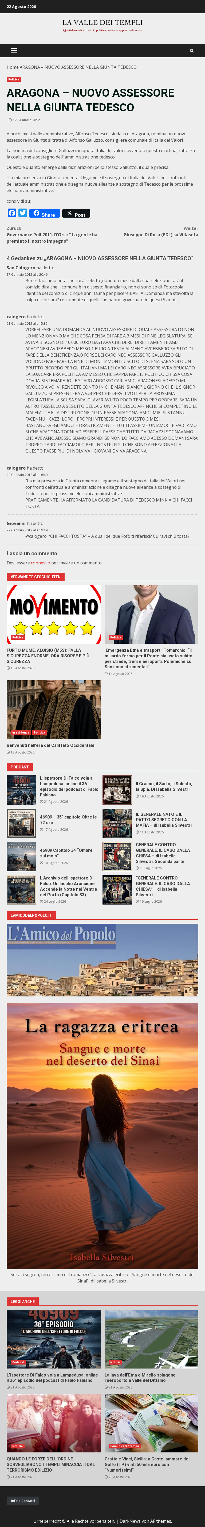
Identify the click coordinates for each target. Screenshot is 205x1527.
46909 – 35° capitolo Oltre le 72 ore (21, 823)
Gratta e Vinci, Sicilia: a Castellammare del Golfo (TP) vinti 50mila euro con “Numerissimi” (152, 1423)
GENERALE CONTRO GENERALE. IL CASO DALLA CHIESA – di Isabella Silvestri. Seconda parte (117, 856)
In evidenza (20, 732)
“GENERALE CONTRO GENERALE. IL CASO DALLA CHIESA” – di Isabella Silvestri (117, 890)
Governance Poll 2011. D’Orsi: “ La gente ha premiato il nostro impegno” (52, 234)
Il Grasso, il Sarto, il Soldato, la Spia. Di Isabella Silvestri (117, 790)
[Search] (192, 51)
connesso (40, 563)
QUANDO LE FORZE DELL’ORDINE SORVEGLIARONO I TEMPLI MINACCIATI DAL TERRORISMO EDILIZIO (54, 1423)
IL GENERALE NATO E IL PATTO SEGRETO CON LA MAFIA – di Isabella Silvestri (117, 823)
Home (13, 67)
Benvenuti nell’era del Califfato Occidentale (54, 709)
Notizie (115, 1362)
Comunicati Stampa (124, 1446)
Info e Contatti (23, 1500)
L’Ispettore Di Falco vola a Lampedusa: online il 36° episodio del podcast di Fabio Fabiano (21, 790)
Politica (13, 79)
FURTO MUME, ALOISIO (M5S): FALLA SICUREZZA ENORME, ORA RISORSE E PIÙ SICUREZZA (54, 614)
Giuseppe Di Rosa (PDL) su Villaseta (161, 231)
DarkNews (130, 1521)
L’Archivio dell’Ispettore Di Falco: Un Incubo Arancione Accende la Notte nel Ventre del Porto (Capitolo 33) (21, 890)
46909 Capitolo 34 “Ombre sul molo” (21, 856)
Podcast (18, 1362)
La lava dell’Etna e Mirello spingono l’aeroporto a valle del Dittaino (152, 1339)
